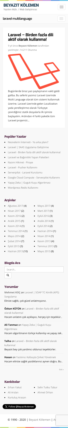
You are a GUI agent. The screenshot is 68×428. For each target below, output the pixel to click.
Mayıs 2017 (43, 206)
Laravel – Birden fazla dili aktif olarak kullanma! (30, 37)
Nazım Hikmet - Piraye (20, 162)
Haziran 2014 (44, 231)
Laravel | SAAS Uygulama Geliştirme (28, 147)
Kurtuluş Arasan (17, 397)
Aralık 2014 (43, 221)
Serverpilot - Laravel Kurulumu (25, 172)
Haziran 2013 (15, 251)
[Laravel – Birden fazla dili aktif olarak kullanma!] (34, 71)
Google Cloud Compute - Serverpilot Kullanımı (34, 177)
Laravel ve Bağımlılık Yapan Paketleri (28, 157)
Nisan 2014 (43, 236)
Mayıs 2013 (43, 251)
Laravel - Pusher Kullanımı (22, 167)
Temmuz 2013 (45, 246)
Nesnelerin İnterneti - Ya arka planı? (28, 142)
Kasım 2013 (44, 241)
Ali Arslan (13, 392)
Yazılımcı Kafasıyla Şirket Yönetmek (36, 357)
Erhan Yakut (15, 387)
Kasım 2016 (14, 216)
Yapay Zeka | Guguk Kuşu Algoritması (29, 182)
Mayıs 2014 (14, 236)
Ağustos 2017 (15, 206)
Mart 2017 (43, 211)
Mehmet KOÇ (12, 292)
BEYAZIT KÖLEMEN (21, 7)
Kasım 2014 (14, 226)
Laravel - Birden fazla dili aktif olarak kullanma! (34, 152)
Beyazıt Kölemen (40, 420)
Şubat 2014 (14, 241)
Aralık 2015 (14, 221)
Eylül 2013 (13, 246)
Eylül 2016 (43, 216)
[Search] (7, 275)
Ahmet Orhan (45, 392)
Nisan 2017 (14, 211)
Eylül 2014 (43, 226)
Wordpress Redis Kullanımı (23, 187)
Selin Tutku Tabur (47, 387)
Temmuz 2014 (16, 231)
